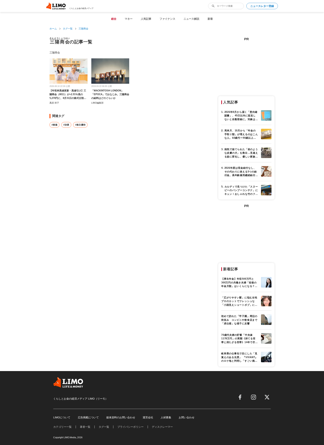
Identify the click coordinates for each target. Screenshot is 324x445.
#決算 (66, 124)
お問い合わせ (186, 417)
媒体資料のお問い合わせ (120, 417)
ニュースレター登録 (262, 6)
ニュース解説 (191, 18)
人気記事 (146, 18)
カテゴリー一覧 (62, 426)
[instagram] (253, 397)
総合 (113, 18)
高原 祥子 (54, 103)
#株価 (54, 124)
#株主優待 (80, 124)
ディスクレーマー (162, 426)
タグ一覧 (68, 28)
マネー (129, 18)
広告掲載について (88, 417)
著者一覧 (85, 426)
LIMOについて (61, 417)
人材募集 (166, 417)
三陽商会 (83, 28)
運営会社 (148, 417)
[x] (267, 397)
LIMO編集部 (97, 103)
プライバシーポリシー (130, 426)
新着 (210, 18)
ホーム (53, 28)
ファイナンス (167, 18)
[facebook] (240, 397)
